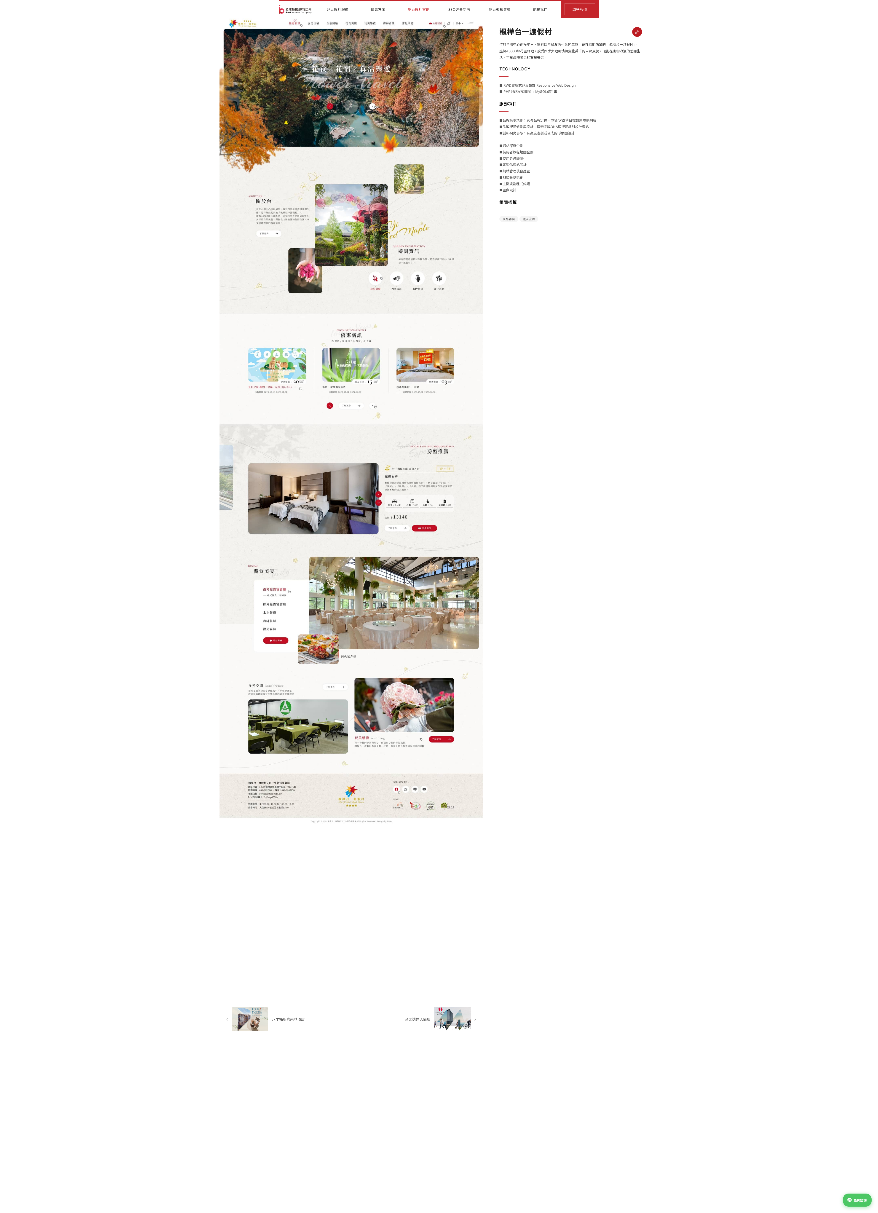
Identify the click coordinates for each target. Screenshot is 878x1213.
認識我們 (540, 9)
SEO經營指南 (459, 9)
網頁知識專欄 (500, 9)
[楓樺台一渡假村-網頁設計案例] (637, 32)
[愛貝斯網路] (295, 9)
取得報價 (580, 9)
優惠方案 (378, 9)
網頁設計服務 (337, 9)
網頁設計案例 (419, 9)
